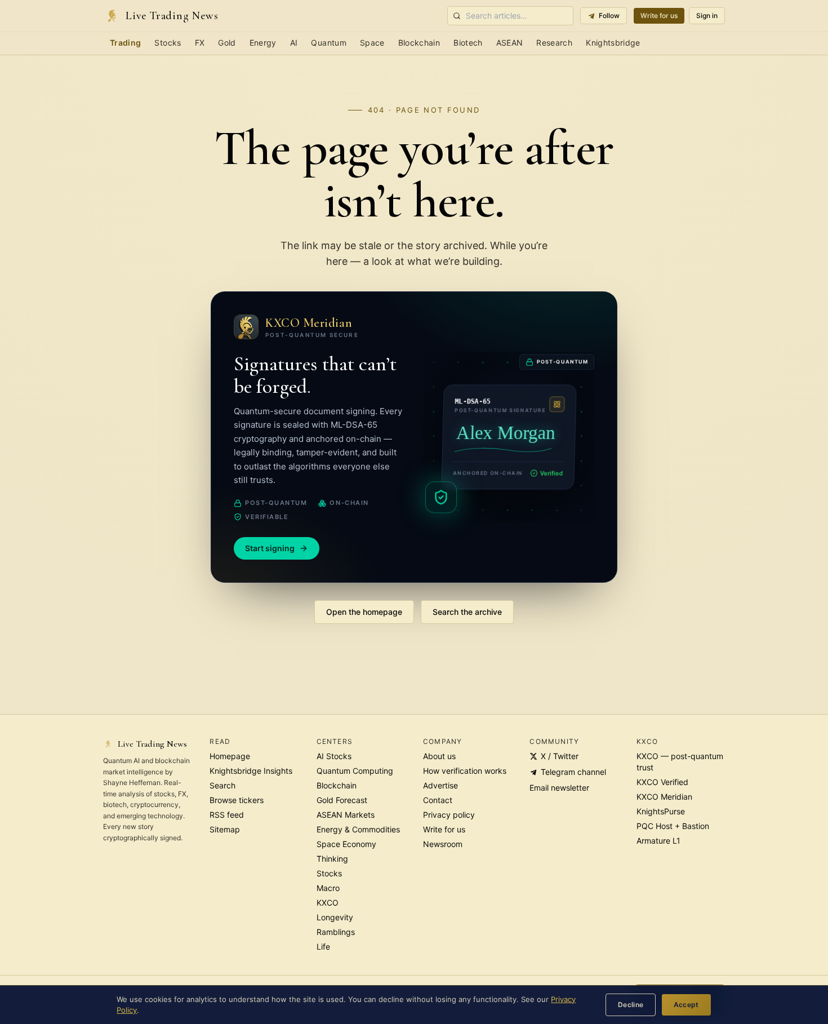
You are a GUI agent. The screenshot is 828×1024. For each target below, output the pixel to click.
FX (200, 42)
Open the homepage (364, 612)
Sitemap (225, 829)
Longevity (335, 917)
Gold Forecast (342, 800)
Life (323, 946)
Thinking (332, 858)
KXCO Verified (662, 782)
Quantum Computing (355, 770)
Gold (226, 42)
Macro (328, 888)
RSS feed (227, 814)
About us (439, 756)
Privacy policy (449, 814)
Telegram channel (573, 772)
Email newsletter (559, 787)
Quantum (328, 42)
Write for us (659, 15)
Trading (125, 42)
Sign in (707, 15)
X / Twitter (559, 756)
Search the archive (467, 612)
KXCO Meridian (664, 796)
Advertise (440, 785)
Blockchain (419, 42)
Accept (686, 1004)
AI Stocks (334, 756)
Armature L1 (658, 840)
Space (372, 42)
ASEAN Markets (346, 814)
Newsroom (442, 844)
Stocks (167, 42)
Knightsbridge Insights (251, 770)
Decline (631, 1004)
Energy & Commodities (358, 829)
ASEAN (509, 42)
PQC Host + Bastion (672, 826)
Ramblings (336, 932)
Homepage (230, 756)
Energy (263, 42)
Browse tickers (237, 800)
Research (554, 42)
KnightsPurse (660, 811)
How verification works (464, 770)
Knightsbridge (613, 42)
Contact (437, 800)
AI (294, 42)
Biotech (467, 42)
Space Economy (346, 844)
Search (222, 785)
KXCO (328, 902)
